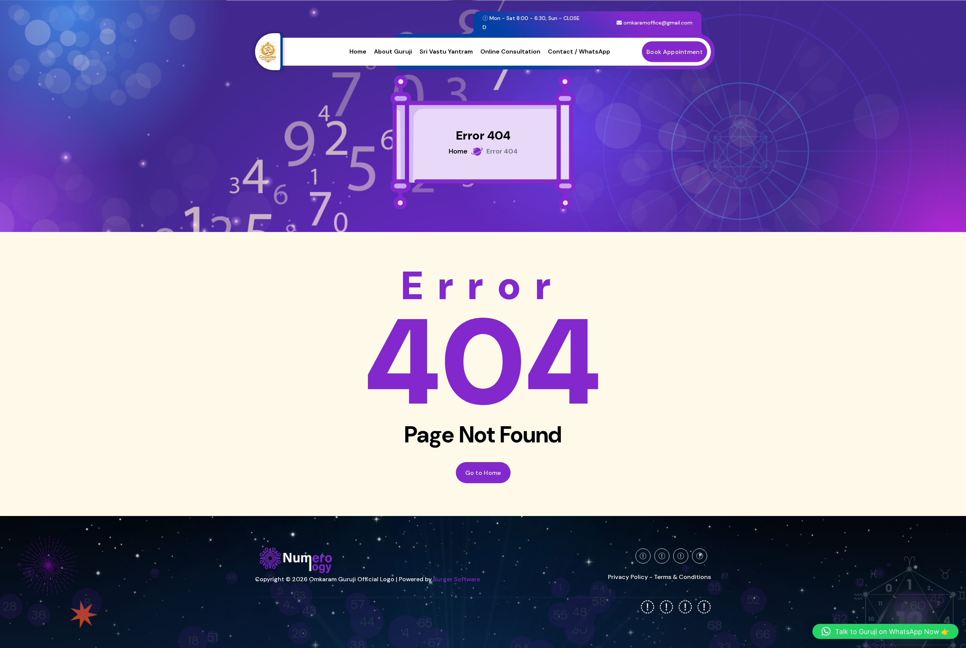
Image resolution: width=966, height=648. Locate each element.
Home (357, 51)
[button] (885, 631)
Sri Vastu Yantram (446, 51)
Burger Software (456, 579)
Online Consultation (510, 51)
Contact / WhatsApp (579, 51)
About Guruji (393, 51)
